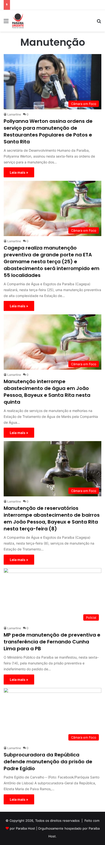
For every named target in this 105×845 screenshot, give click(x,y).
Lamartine (14, 114)
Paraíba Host (25, 828)
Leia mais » (19, 172)
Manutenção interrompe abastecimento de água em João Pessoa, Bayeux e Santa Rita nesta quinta (47, 391)
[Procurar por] (98, 22)
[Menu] (6, 22)
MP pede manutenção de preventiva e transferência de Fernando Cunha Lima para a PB (52, 641)
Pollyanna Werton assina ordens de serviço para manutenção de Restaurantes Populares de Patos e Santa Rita (48, 131)
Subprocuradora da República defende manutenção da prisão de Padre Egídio (48, 761)
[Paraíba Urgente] (18, 20)
